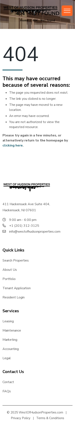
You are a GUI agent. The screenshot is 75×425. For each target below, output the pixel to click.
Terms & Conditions (50, 418)
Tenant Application (16, 288)
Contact (8, 382)
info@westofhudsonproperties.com (34, 231)
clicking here (12, 145)
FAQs (6, 391)
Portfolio (9, 279)
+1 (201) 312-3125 (24, 225)
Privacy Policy (20, 418)
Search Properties (15, 260)
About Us (9, 269)
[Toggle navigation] (67, 10)
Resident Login (13, 297)
